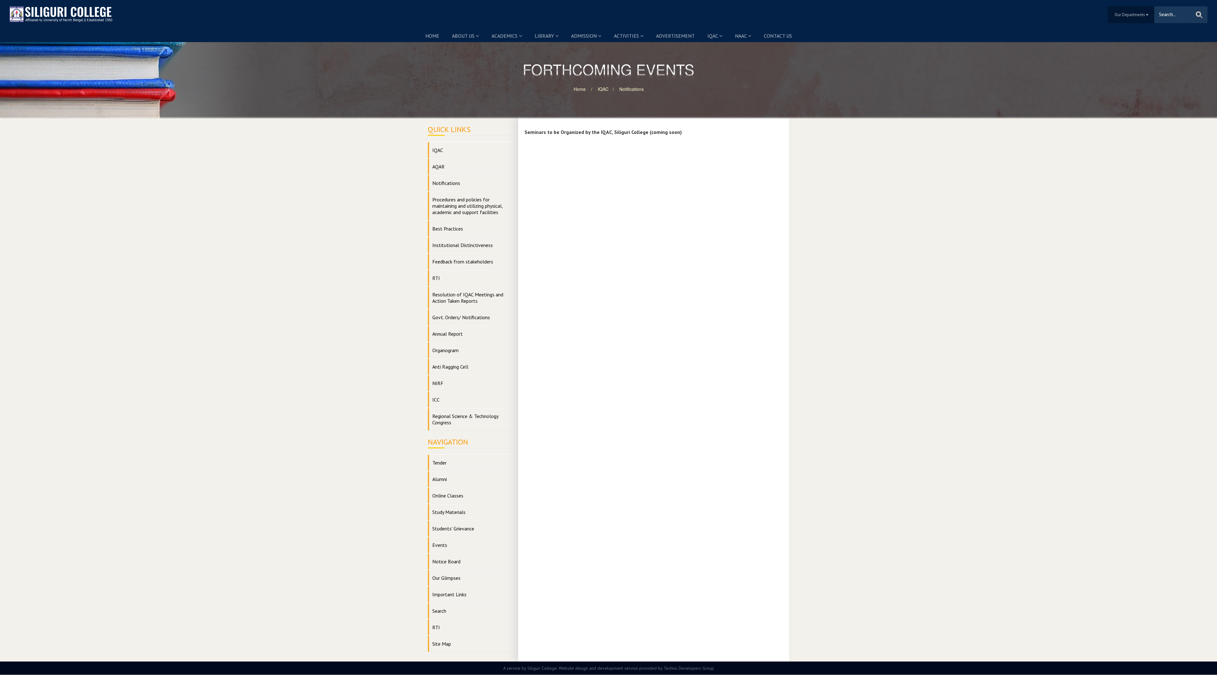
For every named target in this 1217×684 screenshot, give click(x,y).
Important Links (449, 594)
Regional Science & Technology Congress (465, 419)
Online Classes (447, 495)
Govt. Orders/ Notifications (461, 317)
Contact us (778, 36)
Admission (584, 36)
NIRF (437, 383)
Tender (439, 462)
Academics (505, 36)
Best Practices (447, 228)
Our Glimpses (446, 578)
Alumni (439, 479)
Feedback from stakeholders (462, 261)
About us (464, 36)
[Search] (1199, 14)
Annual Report (447, 334)
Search (439, 611)
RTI (436, 278)
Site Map (441, 644)
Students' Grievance (453, 528)
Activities (627, 36)
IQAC (713, 36)
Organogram (445, 350)
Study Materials (449, 512)
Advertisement (675, 36)
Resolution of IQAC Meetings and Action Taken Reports (467, 297)
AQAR (438, 166)
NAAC (741, 36)
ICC (436, 399)
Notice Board (446, 561)
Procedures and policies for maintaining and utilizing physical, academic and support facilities (467, 205)
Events (439, 545)
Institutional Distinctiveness (462, 245)
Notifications (631, 89)
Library (545, 36)
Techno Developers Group (689, 668)
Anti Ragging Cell (450, 367)
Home (432, 36)
